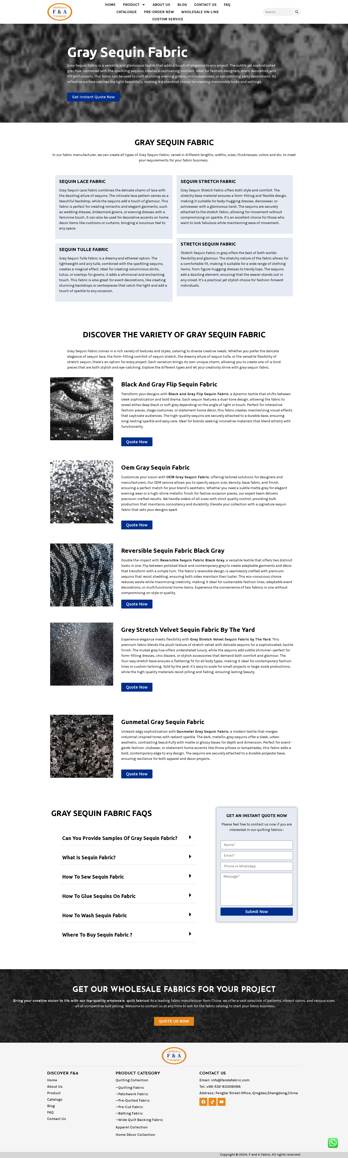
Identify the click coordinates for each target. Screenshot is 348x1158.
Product (131, 4)
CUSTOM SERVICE (167, 19)
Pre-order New (159, 12)
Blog (182, 4)
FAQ (227, 4)
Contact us (205, 4)
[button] (127, 838)
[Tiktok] (212, 1102)
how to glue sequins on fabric (99, 896)
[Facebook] (203, 1102)
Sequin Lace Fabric (82, 181)
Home (110, 4)
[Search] (297, 12)
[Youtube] (222, 1102)
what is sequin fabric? (89, 857)
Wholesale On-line (200, 12)
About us (161, 4)
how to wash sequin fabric (94, 915)
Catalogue (126, 12)
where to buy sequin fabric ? (97, 935)
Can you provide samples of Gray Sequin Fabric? (119, 838)
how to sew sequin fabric (93, 877)
